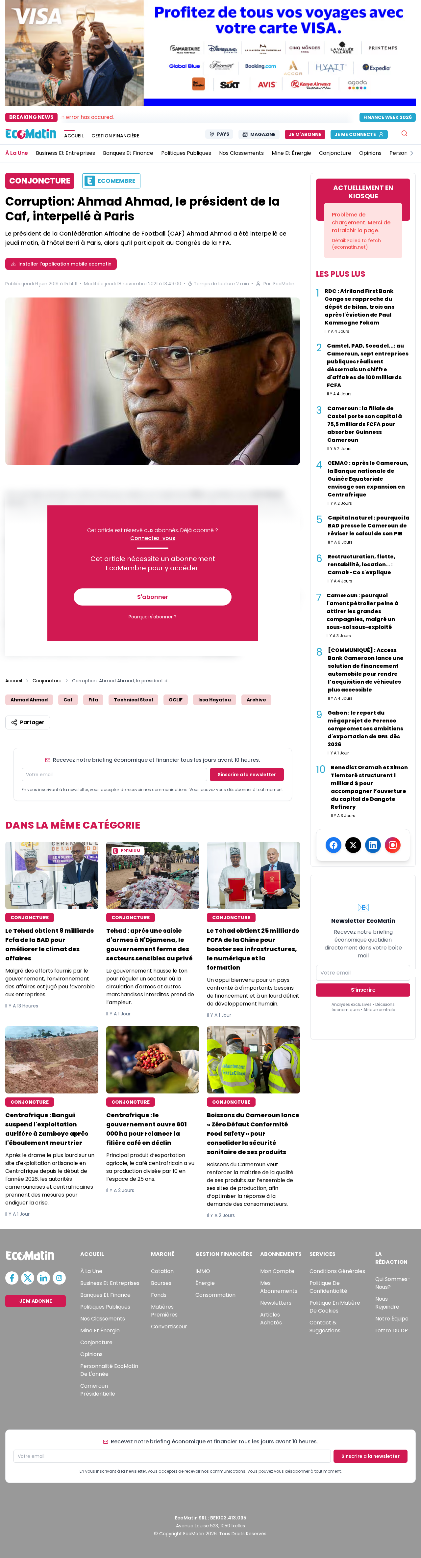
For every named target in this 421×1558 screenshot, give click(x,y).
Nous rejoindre (387, 1303)
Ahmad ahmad (29, 699)
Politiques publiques (105, 1307)
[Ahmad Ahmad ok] (152, 381)
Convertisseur (169, 1326)
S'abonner (152, 597)
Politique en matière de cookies (335, 1307)
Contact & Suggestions (325, 1326)
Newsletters (275, 1303)
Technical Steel (133, 699)
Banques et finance (105, 1295)
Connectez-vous (152, 538)
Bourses (161, 1283)
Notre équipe (392, 1318)
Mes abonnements (278, 1287)
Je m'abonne (305, 134)
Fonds (158, 1295)
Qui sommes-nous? (392, 1283)
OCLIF (176, 699)
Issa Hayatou (214, 699)
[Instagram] (393, 845)
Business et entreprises (109, 1283)
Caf (68, 699)
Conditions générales (337, 1271)
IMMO (202, 1271)
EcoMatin (283, 283)
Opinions (91, 1354)
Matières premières (164, 1310)
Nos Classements (102, 1318)
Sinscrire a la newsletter (247, 774)
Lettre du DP (391, 1330)
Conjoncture (47, 680)
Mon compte (277, 1271)
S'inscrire (363, 990)
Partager (32, 722)
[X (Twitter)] (353, 845)
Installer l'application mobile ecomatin (64, 264)
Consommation (215, 1295)
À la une (91, 1271)
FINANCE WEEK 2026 (387, 117)
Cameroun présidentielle (97, 1390)
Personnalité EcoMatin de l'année (109, 1370)
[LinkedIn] (373, 845)
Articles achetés (271, 1318)
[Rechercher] (404, 133)
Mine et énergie (100, 1330)
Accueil (13, 680)
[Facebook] (333, 845)
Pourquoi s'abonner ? (153, 616)
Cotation (162, 1271)
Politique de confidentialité (328, 1287)
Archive (256, 699)
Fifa (93, 699)
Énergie (205, 1283)
